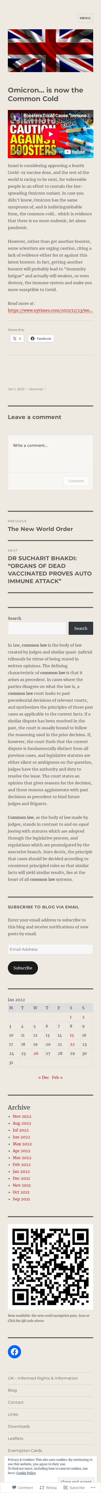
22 (72, 1044)
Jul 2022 (21, 1130)
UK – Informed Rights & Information (43, 1378)
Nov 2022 (22, 1116)
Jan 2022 (21, 1171)
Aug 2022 (22, 1123)
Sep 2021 (21, 1199)
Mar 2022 (22, 1157)
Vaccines (36, 389)
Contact (16, 1402)
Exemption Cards (25, 1450)
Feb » (57, 1077)
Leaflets (15, 1438)
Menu (85, 18)
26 (35, 1053)
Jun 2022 (21, 1137)
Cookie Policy (26, 1473)
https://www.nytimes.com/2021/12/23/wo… (50, 310)
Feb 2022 (22, 1164)
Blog (12, 1390)
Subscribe (22, 967)
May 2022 (22, 1143)
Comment (76, 481)
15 (72, 1035)
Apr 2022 (21, 1150)
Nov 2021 (22, 1185)
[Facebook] (14, 1351)
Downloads (19, 1426)
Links (13, 1414)
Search (14, 618)
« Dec (43, 1077)
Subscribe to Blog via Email (43, 907)
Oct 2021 (21, 1192)
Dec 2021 (21, 1178)
